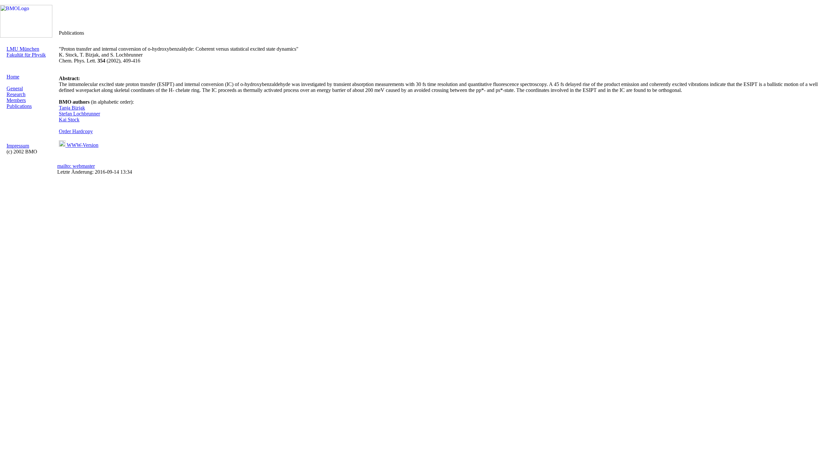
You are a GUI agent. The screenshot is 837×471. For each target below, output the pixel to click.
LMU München (23, 49)
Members (16, 100)
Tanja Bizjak (72, 108)
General (15, 88)
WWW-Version (81, 145)
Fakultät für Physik (26, 55)
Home (13, 76)
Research (16, 94)
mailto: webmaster (76, 166)
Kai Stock (69, 119)
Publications (19, 106)
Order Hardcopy (76, 131)
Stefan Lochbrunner (79, 113)
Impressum (18, 145)
